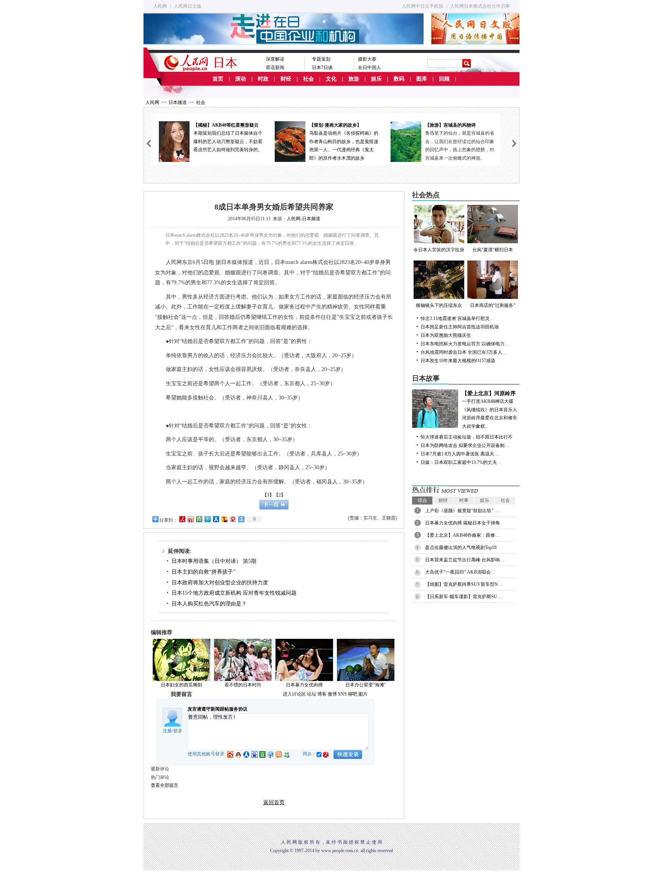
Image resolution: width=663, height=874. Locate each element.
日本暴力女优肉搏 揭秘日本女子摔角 (462, 523)
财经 (285, 79)
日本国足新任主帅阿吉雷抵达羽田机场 (460, 327)
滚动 (240, 79)
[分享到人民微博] (182, 519)
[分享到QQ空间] (199, 519)
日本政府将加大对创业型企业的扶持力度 (220, 582)
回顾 (444, 79)
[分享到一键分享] (241, 519)
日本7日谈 (322, 67)
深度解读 (275, 59)
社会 (308, 79)
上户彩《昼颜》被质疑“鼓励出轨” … (462, 510)
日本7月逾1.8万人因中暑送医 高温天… (460, 454)
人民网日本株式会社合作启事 (480, 6)
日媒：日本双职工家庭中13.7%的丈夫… (461, 462)
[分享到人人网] (215, 519)
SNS (342, 694)
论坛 (311, 694)
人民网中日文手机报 (422, 6)
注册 (167, 731)
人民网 (160, 6)
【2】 (279, 495)
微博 (332, 694)
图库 (421, 79)
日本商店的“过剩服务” (492, 305)
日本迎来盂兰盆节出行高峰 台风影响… (465, 559)
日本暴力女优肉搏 (304, 685)
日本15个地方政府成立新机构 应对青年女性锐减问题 (234, 593)
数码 (399, 79)
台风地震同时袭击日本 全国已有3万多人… (464, 352)
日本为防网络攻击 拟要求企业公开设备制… (465, 445)
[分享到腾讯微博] (207, 519)
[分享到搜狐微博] (224, 519)
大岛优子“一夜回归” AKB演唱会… (460, 572)
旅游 (353, 79)
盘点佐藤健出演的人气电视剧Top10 (460, 547)
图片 (363, 694)
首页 (218, 79)
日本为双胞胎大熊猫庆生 (446, 335)
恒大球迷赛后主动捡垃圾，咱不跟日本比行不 (467, 437)
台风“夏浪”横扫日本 (492, 249)
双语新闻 (275, 67)
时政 (263, 79)
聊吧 (352, 694)
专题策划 (321, 59)
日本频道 (177, 102)
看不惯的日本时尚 (242, 685)
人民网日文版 (187, 6)
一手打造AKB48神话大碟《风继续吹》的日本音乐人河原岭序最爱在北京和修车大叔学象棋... (489, 410)
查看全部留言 (164, 785)
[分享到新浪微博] (190, 519)
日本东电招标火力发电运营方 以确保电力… (465, 343)
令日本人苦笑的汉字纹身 (439, 249)
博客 (322, 694)
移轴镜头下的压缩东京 (439, 305)
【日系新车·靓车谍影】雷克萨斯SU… (463, 596)
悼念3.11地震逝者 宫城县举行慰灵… (457, 318)
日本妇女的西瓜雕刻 (181, 685)
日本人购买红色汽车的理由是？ (209, 604)
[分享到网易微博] (232, 519)
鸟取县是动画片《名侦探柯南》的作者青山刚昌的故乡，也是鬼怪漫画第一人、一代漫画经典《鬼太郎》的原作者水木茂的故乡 (343, 141)
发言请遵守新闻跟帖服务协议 (217, 709)
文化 (331, 79)
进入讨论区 (294, 694)
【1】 (268, 495)
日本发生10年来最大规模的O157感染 (458, 360)
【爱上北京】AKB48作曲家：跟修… (462, 535)
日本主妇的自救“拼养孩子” (203, 572)
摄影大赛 (367, 59)
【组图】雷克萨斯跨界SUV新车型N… (464, 584)
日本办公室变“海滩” (365, 685)
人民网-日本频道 (303, 218)
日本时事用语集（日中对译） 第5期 (214, 561)
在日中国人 (369, 67)
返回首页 (274, 802)
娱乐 (376, 79)
